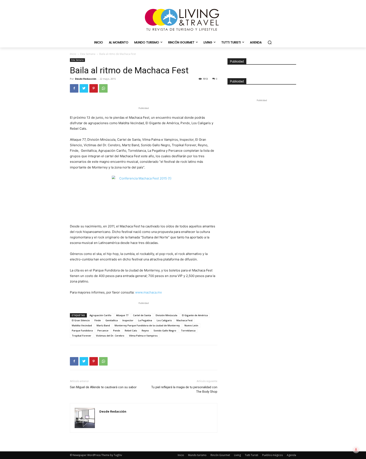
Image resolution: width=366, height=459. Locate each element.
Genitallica (111, 320)
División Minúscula (166, 315)
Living (237, 455)
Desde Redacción (85, 78)
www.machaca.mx (148, 292)
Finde (97, 320)
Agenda (291, 455)
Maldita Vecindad (82, 325)
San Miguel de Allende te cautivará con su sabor (103, 387)
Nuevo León (191, 325)
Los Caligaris (164, 320)
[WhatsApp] (103, 88)
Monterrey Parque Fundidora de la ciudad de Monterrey (147, 325)
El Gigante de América (195, 315)
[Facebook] (74, 88)
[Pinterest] (93, 88)
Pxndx (116, 330)
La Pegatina (145, 320)
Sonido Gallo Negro (165, 330)
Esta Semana (87, 54)
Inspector (127, 320)
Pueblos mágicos (272, 455)
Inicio (73, 54)
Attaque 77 (122, 315)
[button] (270, 42)
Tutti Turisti (251, 455)
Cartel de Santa (142, 315)
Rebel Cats (131, 330)
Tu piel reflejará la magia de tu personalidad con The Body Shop (184, 389)
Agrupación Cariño (100, 315)
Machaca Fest (184, 320)
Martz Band (103, 325)
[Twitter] (84, 88)
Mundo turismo (197, 455)
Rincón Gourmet (220, 455)
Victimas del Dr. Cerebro (110, 335)
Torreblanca (188, 330)
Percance (102, 330)
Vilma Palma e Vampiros (143, 335)
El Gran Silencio (81, 320)
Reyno (145, 330)
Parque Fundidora (82, 330)
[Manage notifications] (356, 449)
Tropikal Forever (81, 335)
